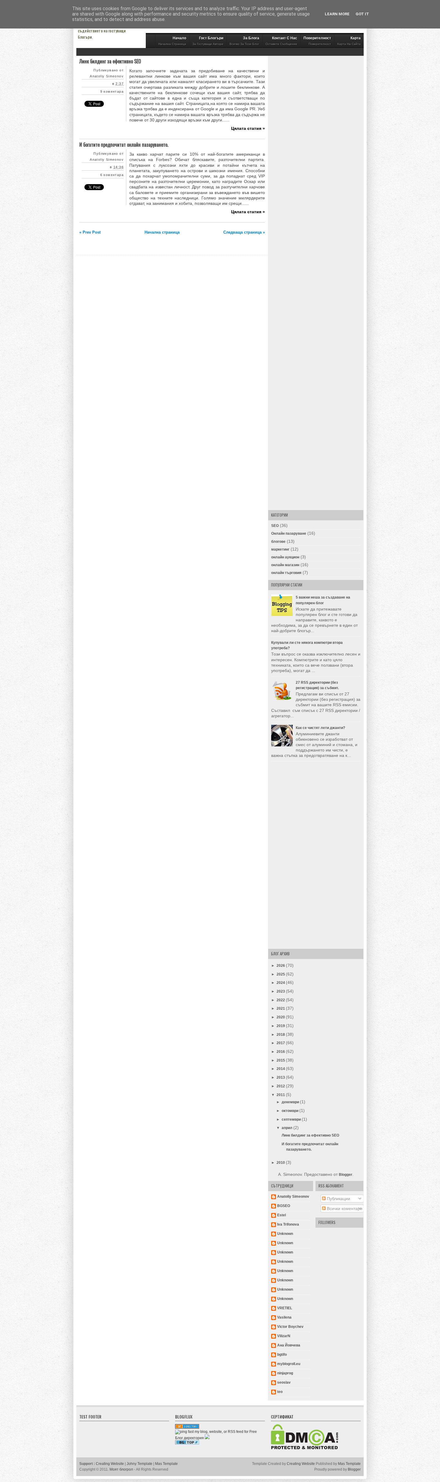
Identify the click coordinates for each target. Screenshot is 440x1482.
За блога (244, 41)
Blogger (345, 1175)
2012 (281, 1086)
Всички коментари (344, 1208)
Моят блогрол (121, 1469)
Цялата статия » (248, 128)
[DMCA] (304, 1448)
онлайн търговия (286, 573)
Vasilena (284, 1317)
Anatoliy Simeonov (293, 1196)
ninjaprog (285, 1373)
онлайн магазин (285, 565)
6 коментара (112, 175)
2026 (281, 966)
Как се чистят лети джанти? (320, 728)
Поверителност (317, 41)
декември (291, 1102)
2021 (281, 1008)
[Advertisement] (315, 152)
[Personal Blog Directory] (187, 1427)
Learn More (337, 14)
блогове (278, 541)
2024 (281, 983)
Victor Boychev (290, 1327)
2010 (281, 1163)
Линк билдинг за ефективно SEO (110, 61)
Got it (362, 14)
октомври (290, 1111)
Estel (281, 1215)
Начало (172, 41)
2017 (281, 1043)
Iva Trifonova (288, 1224)
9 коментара (112, 91)
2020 (281, 1017)
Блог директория (189, 1438)
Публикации (338, 1198)
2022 (281, 1000)
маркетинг (280, 549)
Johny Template (139, 1464)
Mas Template (166, 1464)
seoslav (284, 1382)
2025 (281, 974)
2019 (281, 1026)
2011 (281, 1095)
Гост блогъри (207, 41)
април (287, 1128)
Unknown (285, 1234)
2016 (281, 1052)
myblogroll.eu (288, 1364)
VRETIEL (284, 1308)
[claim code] (207, 1438)
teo (280, 1392)
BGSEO (283, 1206)
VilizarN (283, 1336)
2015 (281, 1060)
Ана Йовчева (288, 1345)
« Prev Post (90, 232)
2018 (281, 1034)
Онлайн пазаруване (288, 533)
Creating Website (110, 1464)
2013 (281, 1077)
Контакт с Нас (281, 41)
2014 (281, 1069)
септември (292, 1119)
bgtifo (282, 1354)
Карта (349, 41)
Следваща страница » (244, 232)
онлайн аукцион (285, 557)
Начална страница (162, 232)
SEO (275, 526)
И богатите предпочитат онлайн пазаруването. (123, 144)
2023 (281, 991)
